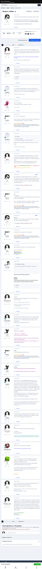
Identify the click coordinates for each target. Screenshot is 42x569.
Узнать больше (2, 1)
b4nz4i (7, 159)
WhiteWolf (7, 92)
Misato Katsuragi (7, 449)
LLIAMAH (7, 384)
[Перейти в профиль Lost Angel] (7, 68)
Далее (13, 521)
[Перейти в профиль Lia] (7, 16)
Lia (7, 20)
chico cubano (7, 431)
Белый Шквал (7, 53)
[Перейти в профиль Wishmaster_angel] (7, 499)
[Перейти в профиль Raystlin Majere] (7, 316)
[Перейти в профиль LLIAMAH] (7, 380)
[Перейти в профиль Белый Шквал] (26, 34)
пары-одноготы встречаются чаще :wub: (22, 274)
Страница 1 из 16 (21, 521)
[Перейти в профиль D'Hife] (7, 330)
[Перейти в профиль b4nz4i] (7, 155)
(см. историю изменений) (34, 21)
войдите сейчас (36, 527)
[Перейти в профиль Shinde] (7, 483)
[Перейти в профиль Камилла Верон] (28, 34)
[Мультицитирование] (14, 63)
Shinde (7, 487)
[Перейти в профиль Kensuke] (7, 116)
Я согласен (38, 564)
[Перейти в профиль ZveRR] (7, 247)
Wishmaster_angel (7, 503)
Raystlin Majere (7, 320)
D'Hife (7, 334)
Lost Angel (7, 72)
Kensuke (7, 120)
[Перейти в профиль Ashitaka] (7, 413)
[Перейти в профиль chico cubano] (7, 427)
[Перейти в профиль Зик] (7, 458)
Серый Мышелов (7, 300)
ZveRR (7, 251)
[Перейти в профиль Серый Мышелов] (7, 296)
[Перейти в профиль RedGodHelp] (31, 34)
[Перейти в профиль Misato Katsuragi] (7, 445)
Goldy (7, 106)
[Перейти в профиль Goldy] (7, 102)
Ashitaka (7, 417)
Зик (7, 462)
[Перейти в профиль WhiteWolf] (7, 88)
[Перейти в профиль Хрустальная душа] (33, 34)
